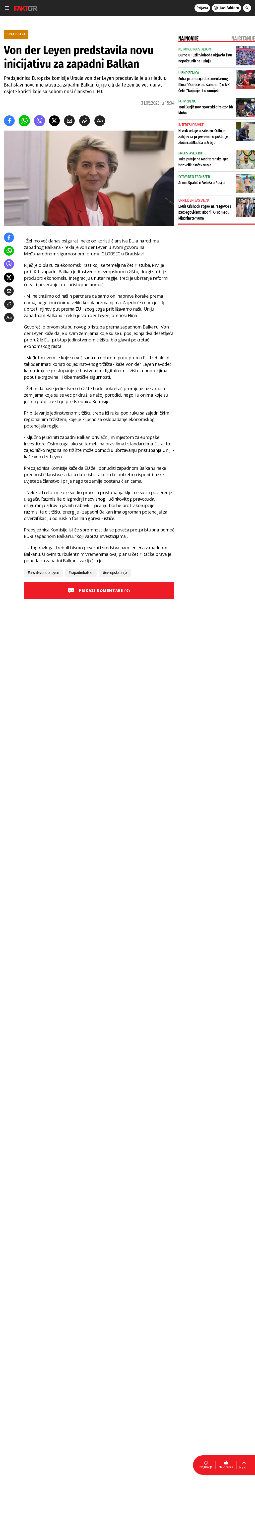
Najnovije (206, 1467)
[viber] (39, 120)
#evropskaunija (115, 572)
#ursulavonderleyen (43, 572)
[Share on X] (54, 120)
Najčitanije (226, 1467)
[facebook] (9, 120)
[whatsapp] (24, 120)
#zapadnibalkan (81, 572)
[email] (69, 120)
